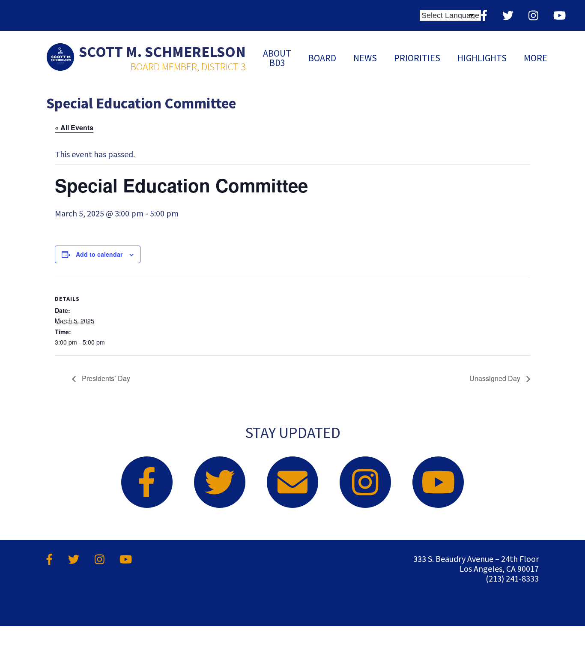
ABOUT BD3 (277, 58)
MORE (535, 58)
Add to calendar (99, 254)
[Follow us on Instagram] (533, 15)
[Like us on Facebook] (484, 15)
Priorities (417, 58)
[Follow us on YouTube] (559, 15)
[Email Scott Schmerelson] (292, 482)
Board (322, 58)
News (365, 58)
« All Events (74, 127)
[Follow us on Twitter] (507, 15)
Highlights (482, 58)
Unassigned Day (495, 378)
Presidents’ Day (105, 378)
